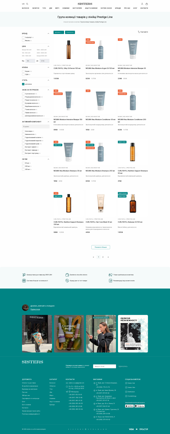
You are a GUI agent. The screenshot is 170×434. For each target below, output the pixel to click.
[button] (59, 32)
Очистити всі (70, 32)
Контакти (25, 408)
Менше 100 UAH (26, 50)
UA (23, 4)
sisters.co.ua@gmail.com (76, 383)
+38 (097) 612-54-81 (75, 394)
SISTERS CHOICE (106, 8)
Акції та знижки (55, 401)
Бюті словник (26, 404)
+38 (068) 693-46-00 (76, 403)
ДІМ (50, 8)
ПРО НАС (127, 8)
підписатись (123, 366)
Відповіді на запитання (29, 389)
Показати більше (101, 247)
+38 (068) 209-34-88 (103, 413)
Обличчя (52, 386)
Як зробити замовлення (30, 386)
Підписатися (35, 309)
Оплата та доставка (29, 383)
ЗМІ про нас (26, 395)
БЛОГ (135, 8)
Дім (51, 392)
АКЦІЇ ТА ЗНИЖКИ (91, 8)
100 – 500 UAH (26, 53)
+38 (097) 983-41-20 (75, 400)
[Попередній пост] (25, 333)
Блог (23, 401)
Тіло (51, 389)
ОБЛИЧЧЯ (35, 8)
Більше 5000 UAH (42, 56)
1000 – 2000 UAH (42, 50)
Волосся (52, 383)
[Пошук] (27, 4)
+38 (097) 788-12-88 (75, 397)
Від (23, 61)
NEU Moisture (95, 65)
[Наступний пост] (144, 333)
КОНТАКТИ (144, 8)
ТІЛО (44, 8)
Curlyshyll (57, 65)
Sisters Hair (131, 383)
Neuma (88, 65)
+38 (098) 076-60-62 (103, 419)
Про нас (24, 392)
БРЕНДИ (118, 8)
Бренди (52, 404)
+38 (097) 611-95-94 (102, 393)
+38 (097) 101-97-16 (102, 400)
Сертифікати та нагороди (30, 398)
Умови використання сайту (31, 411)
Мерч (51, 395)
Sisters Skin (131, 387)
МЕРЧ (57, 8)
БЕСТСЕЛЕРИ (77, 8)
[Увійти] (142, 4)
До (37, 61)
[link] (146, 4)
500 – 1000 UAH (26, 56)
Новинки (52, 398)
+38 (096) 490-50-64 (76, 409)
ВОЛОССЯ (25, 8)
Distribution (131, 392)
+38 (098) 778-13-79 (103, 387)
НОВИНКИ (65, 8)
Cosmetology (132, 396)
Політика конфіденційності (31, 414)
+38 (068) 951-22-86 (75, 406)
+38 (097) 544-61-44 (103, 406)
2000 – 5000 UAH (42, 53)
